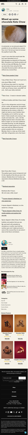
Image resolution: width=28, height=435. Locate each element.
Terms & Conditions (19, 384)
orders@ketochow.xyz (14, 406)
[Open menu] (24, 4)
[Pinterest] (21, 416)
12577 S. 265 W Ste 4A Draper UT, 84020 (13, 412)
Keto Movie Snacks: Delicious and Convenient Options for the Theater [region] (14, 279)
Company (13, 400)
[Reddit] (19, 416)
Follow (4, 250)
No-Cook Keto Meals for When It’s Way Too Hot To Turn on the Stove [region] (16, 290)
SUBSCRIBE (21, 382)
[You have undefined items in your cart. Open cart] (21, 4)
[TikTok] (16, 416)
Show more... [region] (4, 312)
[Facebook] (5, 416)
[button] (24, 432)
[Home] (2, 4)
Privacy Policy (16, 385)
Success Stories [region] (4, 310)
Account (13, 396)
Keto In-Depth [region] (4, 306)
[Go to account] (19, 4)
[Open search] (16, 4)
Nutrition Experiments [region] (5, 308)
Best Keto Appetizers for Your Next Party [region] (15, 284)
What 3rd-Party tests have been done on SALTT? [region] (15, 295)
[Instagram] (8, 416)
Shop (13, 391)
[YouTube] (11, 416)
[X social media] (13, 416)
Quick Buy (7, 341)
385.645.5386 (15, 405)
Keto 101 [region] (3, 304)
